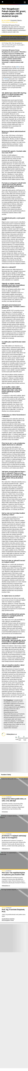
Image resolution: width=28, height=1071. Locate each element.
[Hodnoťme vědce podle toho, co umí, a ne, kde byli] (14, 796)
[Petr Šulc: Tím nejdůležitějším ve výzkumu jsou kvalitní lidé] (14, 870)
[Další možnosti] (18, 812)
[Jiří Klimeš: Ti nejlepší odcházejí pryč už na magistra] (14, 833)
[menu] (24, 2)
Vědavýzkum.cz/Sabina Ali (9, 22)
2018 (17, 67)
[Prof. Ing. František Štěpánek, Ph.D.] (14, 905)
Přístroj (6, 79)
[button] (16, 738)
